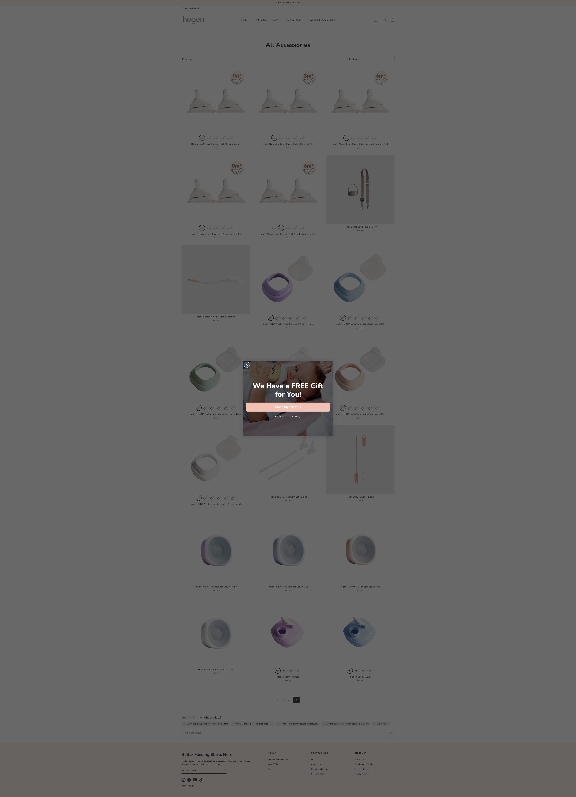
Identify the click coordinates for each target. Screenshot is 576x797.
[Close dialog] (246, 364)
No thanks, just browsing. (288, 416)
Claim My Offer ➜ (288, 407)
